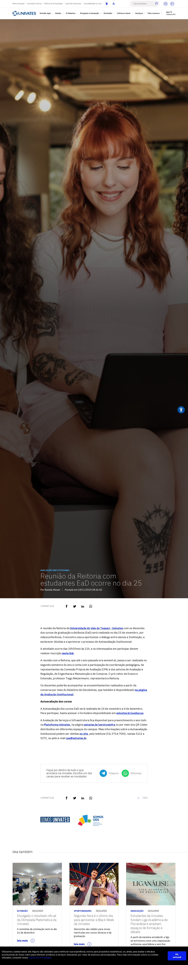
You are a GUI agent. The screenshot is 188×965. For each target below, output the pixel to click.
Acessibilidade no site (92, 3)
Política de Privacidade (53, 3)
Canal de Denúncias (73, 3)
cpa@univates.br (76, 738)
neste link (68, 653)
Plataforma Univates (57, 724)
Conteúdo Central (34, 3)
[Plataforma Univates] (172, 3)
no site (84, 733)
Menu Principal (18, 3)
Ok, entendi (177, 956)
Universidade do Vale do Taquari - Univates (96, 628)
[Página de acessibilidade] (113, 3)
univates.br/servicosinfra (99, 724)
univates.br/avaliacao (129, 713)
